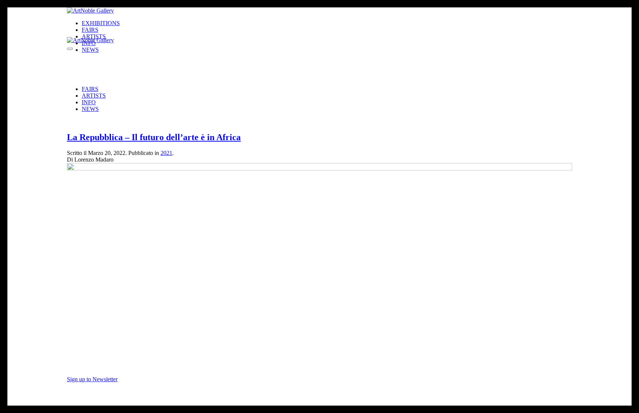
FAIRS (90, 89)
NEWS (90, 109)
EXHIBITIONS (101, 23)
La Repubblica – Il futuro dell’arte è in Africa (154, 137)
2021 (166, 153)
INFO (89, 102)
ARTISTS (94, 95)
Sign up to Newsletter (92, 379)
